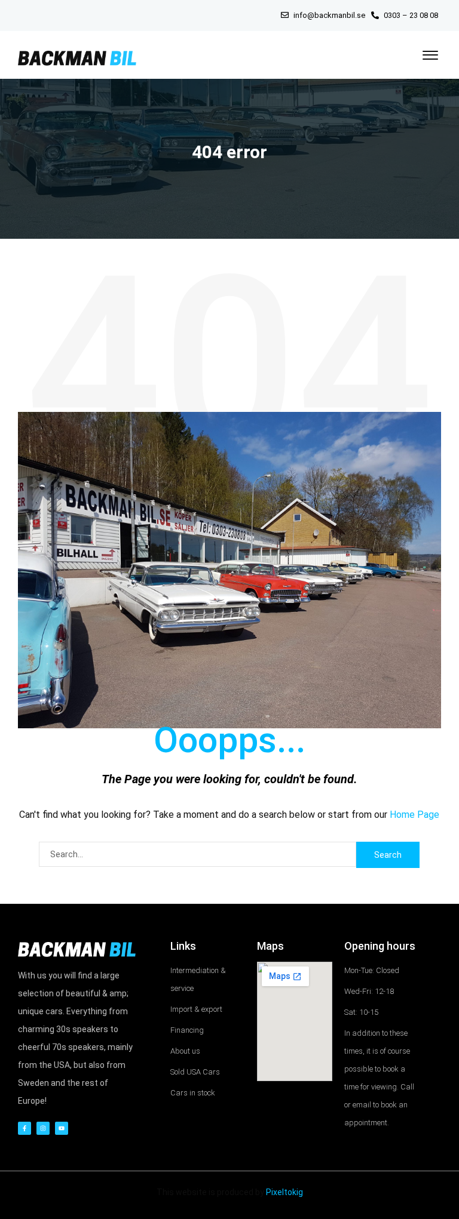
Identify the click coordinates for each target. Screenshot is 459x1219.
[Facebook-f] (24, 1128)
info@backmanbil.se (329, 15)
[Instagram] (43, 1128)
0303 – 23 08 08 (410, 15)
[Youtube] (61, 1128)
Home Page (414, 814)
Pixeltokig (284, 1192)
